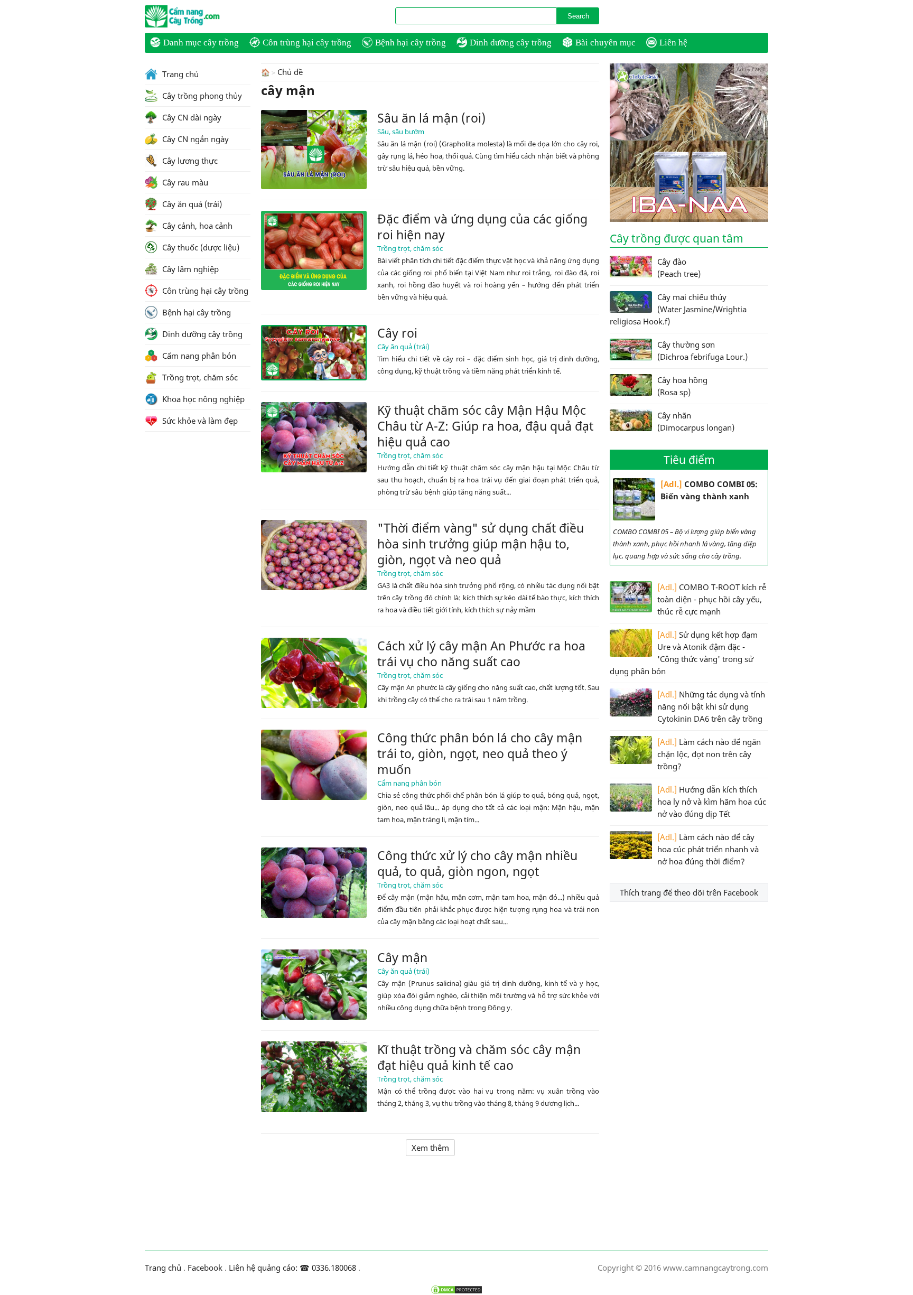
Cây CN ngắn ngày (194, 139)
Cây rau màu (184, 182)
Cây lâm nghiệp (189, 269)
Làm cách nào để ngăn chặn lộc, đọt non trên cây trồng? (709, 754)
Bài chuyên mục (605, 43)
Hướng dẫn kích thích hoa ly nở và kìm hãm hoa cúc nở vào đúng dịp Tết (711, 801)
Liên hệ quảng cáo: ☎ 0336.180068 (292, 1267)
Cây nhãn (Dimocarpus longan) (695, 421)
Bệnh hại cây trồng (410, 43)
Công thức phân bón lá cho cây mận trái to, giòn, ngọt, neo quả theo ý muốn (479, 753)
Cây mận (402, 957)
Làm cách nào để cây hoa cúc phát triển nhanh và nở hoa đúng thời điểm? (708, 849)
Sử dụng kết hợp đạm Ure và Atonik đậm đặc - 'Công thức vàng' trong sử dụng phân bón (684, 652)
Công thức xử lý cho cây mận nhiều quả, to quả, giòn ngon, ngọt (477, 863)
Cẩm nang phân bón (409, 783)
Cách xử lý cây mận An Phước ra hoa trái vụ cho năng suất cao (481, 653)
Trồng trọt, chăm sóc (410, 248)
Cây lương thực (189, 160)
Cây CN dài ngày (190, 117)
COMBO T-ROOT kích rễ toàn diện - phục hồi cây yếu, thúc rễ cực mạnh (711, 599)
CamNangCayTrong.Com (203, 16)
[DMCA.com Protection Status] (456, 1289)
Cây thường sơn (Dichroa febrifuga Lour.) (702, 350)
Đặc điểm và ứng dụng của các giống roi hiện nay (482, 227)
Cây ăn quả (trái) (403, 346)
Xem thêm (430, 1147)
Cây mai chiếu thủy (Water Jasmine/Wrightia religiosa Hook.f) (678, 309)
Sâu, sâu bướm (400, 131)
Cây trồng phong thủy (201, 95)
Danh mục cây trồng (201, 43)
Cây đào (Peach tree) (679, 267)
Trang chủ (179, 74)
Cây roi (397, 333)
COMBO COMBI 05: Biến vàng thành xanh (709, 490)
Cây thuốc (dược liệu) (199, 247)
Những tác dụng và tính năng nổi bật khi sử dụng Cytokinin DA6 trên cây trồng (711, 706)
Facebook (205, 1267)
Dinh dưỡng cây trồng (511, 43)
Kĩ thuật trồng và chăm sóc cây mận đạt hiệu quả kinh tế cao (479, 1057)
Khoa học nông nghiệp (202, 399)
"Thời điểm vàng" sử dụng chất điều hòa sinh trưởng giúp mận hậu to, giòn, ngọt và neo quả (480, 543)
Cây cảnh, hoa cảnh (196, 225)
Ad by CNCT (751, 69)
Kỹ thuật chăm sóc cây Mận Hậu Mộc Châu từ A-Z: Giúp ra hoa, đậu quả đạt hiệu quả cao (485, 426)
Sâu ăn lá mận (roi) (431, 118)
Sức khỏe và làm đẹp (199, 420)
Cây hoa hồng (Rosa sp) (682, 386)
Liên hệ (673, 43)
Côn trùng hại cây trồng (307, 43)
